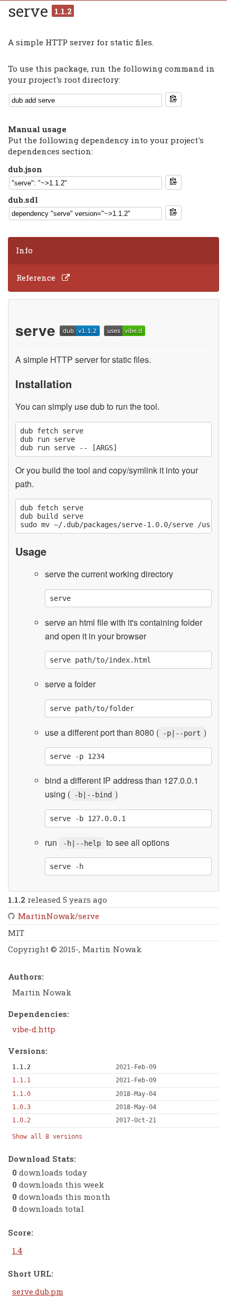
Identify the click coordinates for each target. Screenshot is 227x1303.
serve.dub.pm (37, 1291)
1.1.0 (21, 1094)
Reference (35, 277)
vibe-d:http (33, 1029)
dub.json (25, 169)
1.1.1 (21, 1080)
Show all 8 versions (47, 1136)
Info (24, 250)
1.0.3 (21, 1107)
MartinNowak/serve (58, 916)
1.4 (17, 1250)
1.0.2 (21, 1120)
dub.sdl (23, 199)
